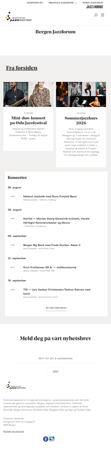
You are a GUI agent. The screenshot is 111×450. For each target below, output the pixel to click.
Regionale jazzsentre (61, 2)
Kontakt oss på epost (13, 431)
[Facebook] (46, 441)
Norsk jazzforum (93, 2)
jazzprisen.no (35, 2)
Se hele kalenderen (56, 307)
